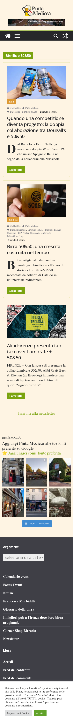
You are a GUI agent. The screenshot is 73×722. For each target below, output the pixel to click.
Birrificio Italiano (53, 230)
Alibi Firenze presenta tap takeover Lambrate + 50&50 (34, 351)
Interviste (46, 233)
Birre (11, 101)
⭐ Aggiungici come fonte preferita (31, 453)
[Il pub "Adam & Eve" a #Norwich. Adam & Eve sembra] (36, 472)
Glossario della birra (18, 609)
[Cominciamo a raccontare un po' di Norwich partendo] (36, 502)
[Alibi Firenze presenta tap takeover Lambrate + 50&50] (36, 321)
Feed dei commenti (17, 677)
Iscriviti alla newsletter (36, 413)
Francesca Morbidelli (19, 601)
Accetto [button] (40, 713)
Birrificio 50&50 (29, 111)
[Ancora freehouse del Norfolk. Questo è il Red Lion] (13, 472)
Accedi (8, 661)
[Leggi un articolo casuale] (65, 36)
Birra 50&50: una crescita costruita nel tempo (34, 249)
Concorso (11, 233)
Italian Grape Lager (16, 236)
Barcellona (15, 111)
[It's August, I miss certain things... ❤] (60, 502)
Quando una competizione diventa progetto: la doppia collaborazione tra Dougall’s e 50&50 (36, 127)
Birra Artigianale (18, 230)
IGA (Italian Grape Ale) (29, 233)
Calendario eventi (16, 576)
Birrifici (13, 219)
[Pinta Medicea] (7, 36)
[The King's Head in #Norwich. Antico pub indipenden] (13, 502)
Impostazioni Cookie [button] (18, 713)
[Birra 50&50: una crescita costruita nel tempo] (36, 200)
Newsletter (11, 638)
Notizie (8, 592)
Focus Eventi (12, 584)
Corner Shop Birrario (19, 630)
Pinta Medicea (31, 108)
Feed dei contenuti (17, 669)
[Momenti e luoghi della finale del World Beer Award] (60, 472)
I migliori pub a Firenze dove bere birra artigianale (33, 620)
